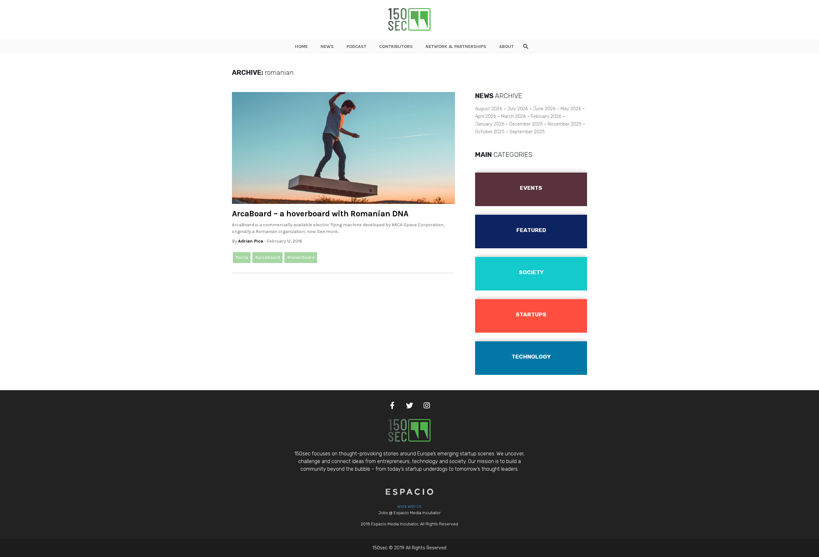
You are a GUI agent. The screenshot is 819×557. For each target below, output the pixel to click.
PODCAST (356, 46)
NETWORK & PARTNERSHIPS (455, 46)
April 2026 (485, 116)
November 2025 (565, 124)
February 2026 (546, 116)
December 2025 (526, 124)
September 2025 (527, 132)
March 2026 (513, 116)
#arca (241, 257)
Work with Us (409, 506)
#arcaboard (267, 257)
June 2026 (544, 109)
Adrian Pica (250, 241)
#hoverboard (300, 257)
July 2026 (517, 109)
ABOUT (506, 46)
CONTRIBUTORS (396, 46)
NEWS (327, 46)
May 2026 (571, 109)
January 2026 (490, 124)
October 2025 (490, 132)
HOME (301, 46)
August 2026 (488, 109)
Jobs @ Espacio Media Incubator (409, 512)
